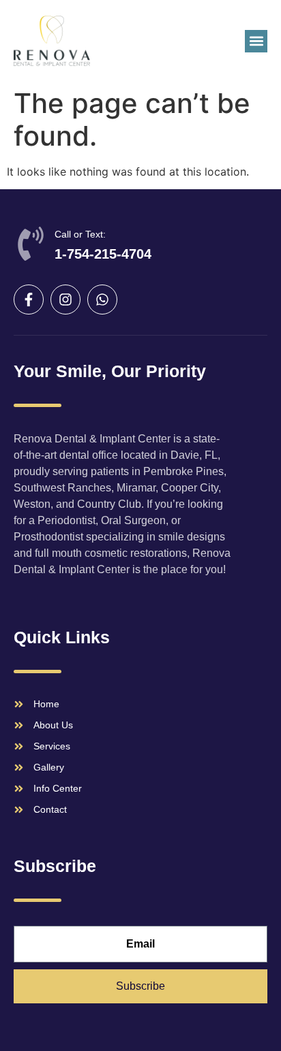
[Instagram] (65, 299)
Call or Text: (80, 234)
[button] (256, 41)
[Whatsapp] (102, 299)
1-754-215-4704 (103, 253)
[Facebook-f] (29, 299)
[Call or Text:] (31, 244)
